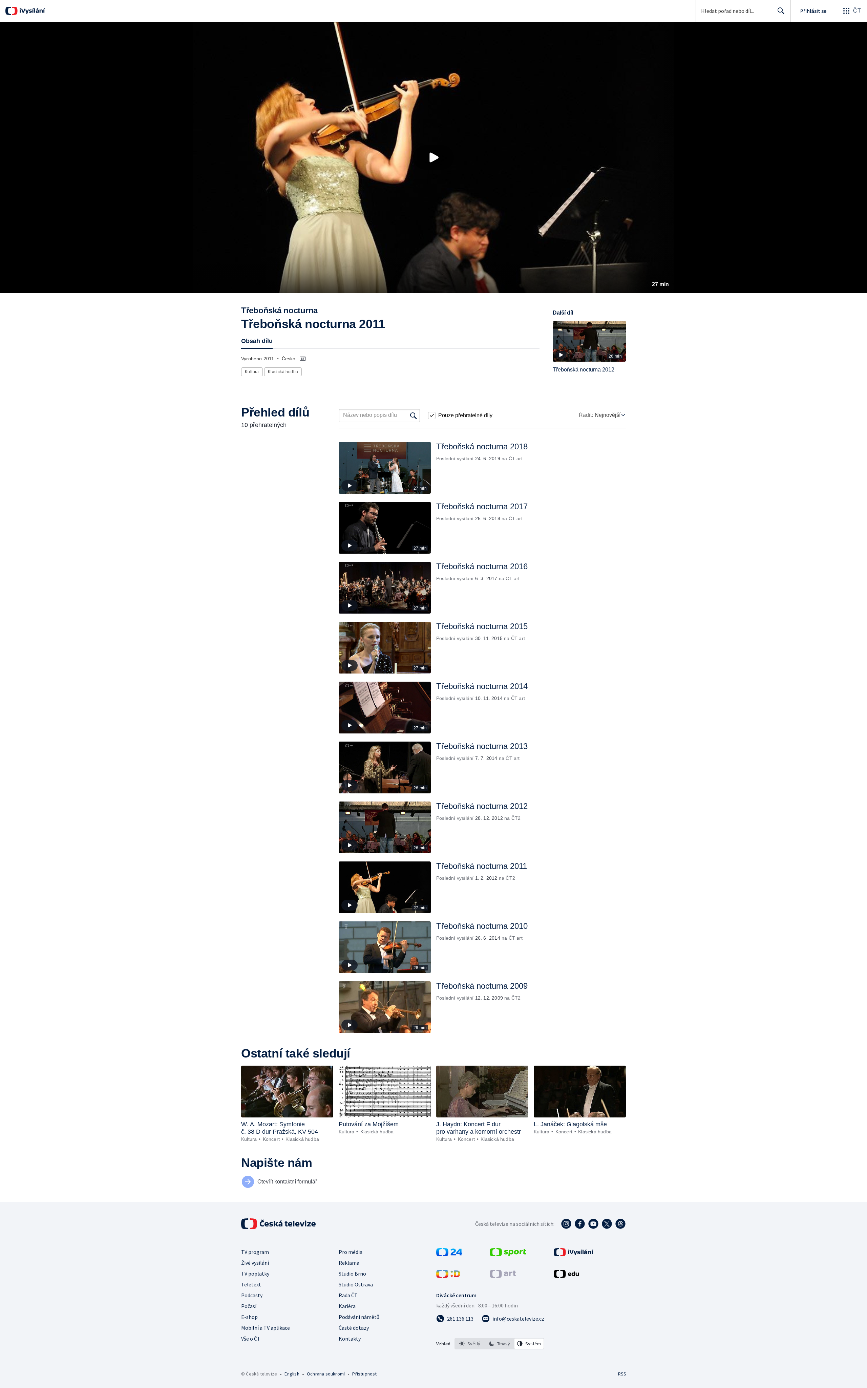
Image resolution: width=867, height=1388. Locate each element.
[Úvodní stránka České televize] (279, 1223)
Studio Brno (352, 1273)
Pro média (350, 1251)
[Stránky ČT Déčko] (448, 1276)
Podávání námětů (359, 1317)
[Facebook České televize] (579, 1223)
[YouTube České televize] (593, 1223)
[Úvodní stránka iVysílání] (31, 11)
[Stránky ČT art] (503, 1276)
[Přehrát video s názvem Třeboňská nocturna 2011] (433, 157)
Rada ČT (348, 1295)
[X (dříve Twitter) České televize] (606, 1223)
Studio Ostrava (356, 1284)
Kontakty (350, 1338)
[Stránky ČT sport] (508, 1254)
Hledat (780, 10)
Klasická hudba (283, 371)
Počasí (248, 1306)
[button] (433, 157)
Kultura (252, 371)
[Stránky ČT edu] (566, 1276)
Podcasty (251, 1295)
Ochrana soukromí (326, 1374)
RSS (622, 1374)
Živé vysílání (255, 1262)
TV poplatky (255, 1273)
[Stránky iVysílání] (573, 1254)
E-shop (249, 1317)
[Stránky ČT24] (449, 1254)
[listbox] (499, 1343)
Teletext (251, 1284)
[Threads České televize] (620, 1223)
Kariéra (347, 1306)
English (291, 1374)
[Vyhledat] (413, 415)
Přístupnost (364, 1374)
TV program (255, 1251)
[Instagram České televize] (566, 1223)
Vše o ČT (250, 1338)
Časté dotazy (354, 1327)
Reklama (349, 1262)
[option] (469, 1344)
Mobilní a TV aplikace (265, 1327)
